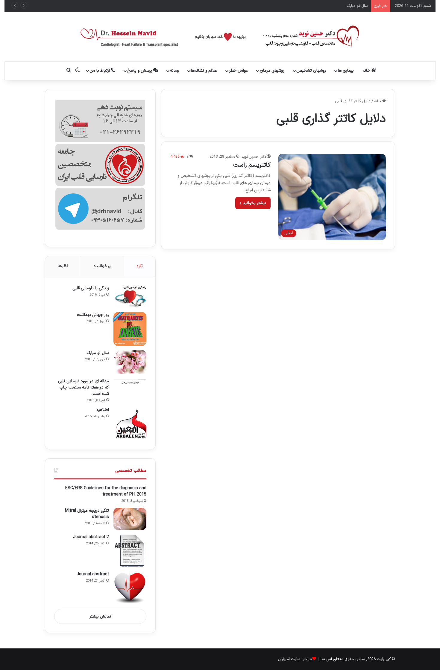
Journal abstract (93, 574)
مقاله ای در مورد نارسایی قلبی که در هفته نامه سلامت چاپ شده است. (83, 387)
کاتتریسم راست (252, 165)
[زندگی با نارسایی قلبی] (129, 296)
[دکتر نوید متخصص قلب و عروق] (220, 36)
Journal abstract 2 (91, 537)
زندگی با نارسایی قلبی (90, 288)
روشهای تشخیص (311, 70)
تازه (139, 266)
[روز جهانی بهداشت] (129, 329)
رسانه (174, 70)
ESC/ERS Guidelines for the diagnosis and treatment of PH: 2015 (105, 491)
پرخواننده (102, 266)
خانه (366, 70)
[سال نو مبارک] (129, 362)
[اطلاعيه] (129, 423)
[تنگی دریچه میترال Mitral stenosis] (129, 519)
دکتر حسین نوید (254, 156)
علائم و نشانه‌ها (204, 70)
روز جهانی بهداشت (93, 315)
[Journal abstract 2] (129, 550)
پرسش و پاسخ (140, 70)
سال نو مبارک (357, 6)
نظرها (63, 266)
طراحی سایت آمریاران (295, 659)
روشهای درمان (272, 70)
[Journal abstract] (129, 587)
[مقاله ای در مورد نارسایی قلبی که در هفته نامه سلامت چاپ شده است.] (129, 381)
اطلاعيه (102, 410)
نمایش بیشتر (100, 617)
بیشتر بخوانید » (253, 203)
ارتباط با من (100, 70)
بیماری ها (346, 70)
